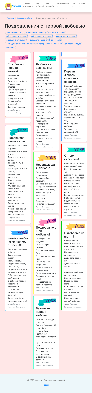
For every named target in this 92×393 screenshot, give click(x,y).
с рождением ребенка (35, 32)
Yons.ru (16, 6)
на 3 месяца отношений (42, 36)
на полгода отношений (66, 36)
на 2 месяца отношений (17, 36)
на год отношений (38, 40)
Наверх (46, 385)
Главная (10, 18)
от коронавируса (73, 44)
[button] (28, 6)
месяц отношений (56, 32)
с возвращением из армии (50, 44)
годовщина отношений (16, 40)
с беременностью (14, 32)
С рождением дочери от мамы (20, 44)
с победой (10, 47)
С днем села (55, 40)
